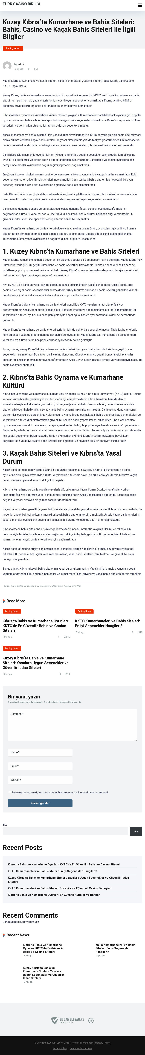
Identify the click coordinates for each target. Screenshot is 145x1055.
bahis (6, 586)
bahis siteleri (17, 586)
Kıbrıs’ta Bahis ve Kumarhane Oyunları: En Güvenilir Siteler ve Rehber (54, 894)
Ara (5, 825)
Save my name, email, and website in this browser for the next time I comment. (59, 792)
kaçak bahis (70, 586)
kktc (79, 586)
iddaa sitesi (57, 586)
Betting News (12, 48)
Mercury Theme (103, 1043)
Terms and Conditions (81, 1048)
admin (21, 64)
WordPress (88, 1043)
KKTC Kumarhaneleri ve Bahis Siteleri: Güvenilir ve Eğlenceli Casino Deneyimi (59, 888)
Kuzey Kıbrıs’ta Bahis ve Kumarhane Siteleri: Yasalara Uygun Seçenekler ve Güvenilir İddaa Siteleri (36, 663)
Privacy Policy (60, 1048)
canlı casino (30, 586)
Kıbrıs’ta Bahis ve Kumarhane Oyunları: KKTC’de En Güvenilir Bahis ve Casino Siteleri (36, 626)
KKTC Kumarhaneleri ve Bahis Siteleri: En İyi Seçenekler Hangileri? (107, 623)
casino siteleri (43, 586)
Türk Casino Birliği (21, 4)
